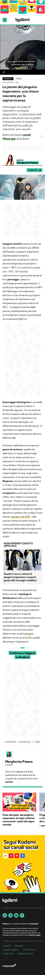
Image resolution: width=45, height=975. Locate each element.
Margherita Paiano (18, 761)
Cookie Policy (8, 954)
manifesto (6, 946)
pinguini (28, 633)
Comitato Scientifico (11, 950)
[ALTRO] (9, 782)
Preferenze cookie (25, 954)
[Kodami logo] (22, 20)
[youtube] (16, 915)
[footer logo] (9, 900)
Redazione (19, 946)
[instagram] (10, 915)
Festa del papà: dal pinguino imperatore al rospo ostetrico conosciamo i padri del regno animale (18, 819)
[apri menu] (4, 20)
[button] (5, 855)
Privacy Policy (29, 950)
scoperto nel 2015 (20, 516)
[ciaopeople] (9, 966)
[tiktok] (4, 915)
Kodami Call (8, 78)
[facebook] (22, 915)
